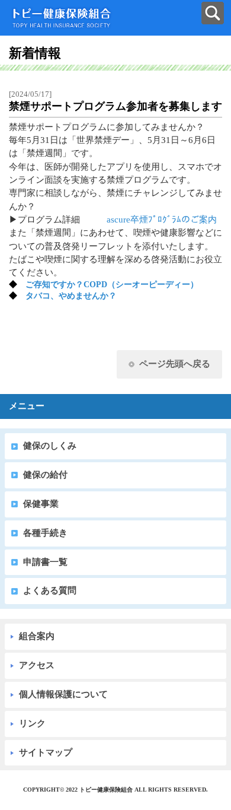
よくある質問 (49, 590)
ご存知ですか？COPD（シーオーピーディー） (111, 284)
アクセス (36, 665)
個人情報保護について (63, 694)
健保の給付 (45, 474)
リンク (32, 723)
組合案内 (36, 636)
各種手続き (45, 533)
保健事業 (41, 504)
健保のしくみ (49, 445)
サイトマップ (45, 752)
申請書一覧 (45, 562)
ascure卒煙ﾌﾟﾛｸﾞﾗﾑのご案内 (162, 219)
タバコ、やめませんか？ (71, 295)
